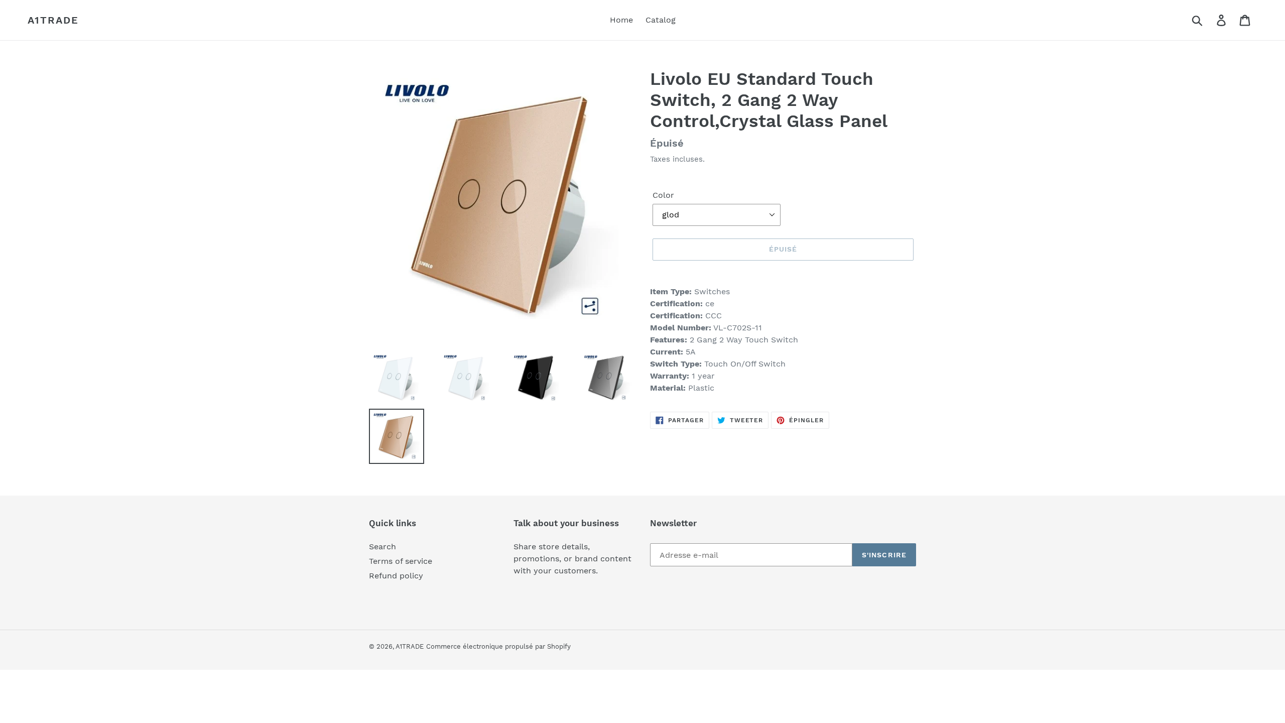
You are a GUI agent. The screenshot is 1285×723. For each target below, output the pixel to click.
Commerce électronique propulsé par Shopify (498, 646)
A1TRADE (53, 20)
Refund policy (396, 575)
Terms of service (400, 561)
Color (663, 195)
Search (382, 546)
